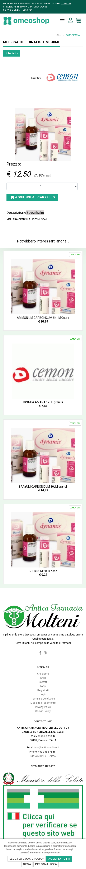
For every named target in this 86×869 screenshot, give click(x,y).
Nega (27, 864)
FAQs (43, 686)
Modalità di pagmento (43, 702)
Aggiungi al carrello (34, 197)
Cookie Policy (43, 711)
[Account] (71, 20)
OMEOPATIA (73, 35)
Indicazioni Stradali (43, 755)
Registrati (43, 690)
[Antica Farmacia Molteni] (26, 21)
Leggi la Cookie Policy (26, 858)
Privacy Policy (43, 707)
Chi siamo (43, 673)
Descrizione (16, 212)
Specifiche (35, 212)
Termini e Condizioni (43, 698)
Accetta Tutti (59, 858)
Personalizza (46, 864)
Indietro (13, 53)
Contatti (43, 682)
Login (43, 694)
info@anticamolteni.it (46, 747)
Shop (59, 35)
